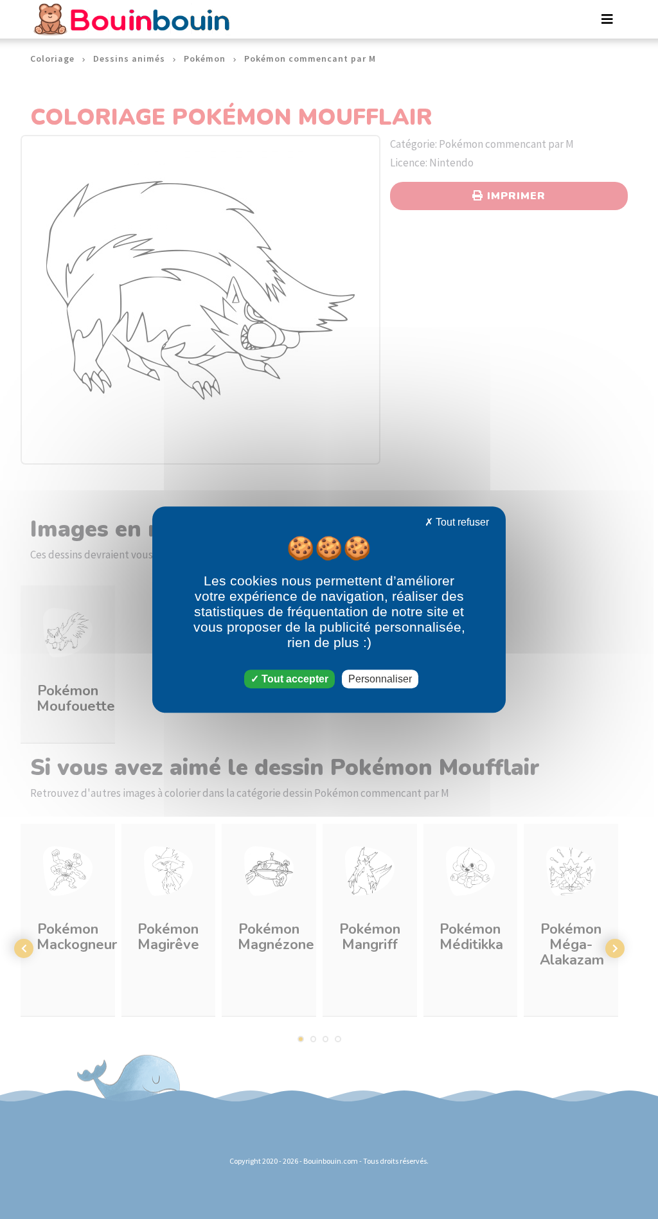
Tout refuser (461, 522)
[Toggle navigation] (607, 19)
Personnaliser (380, 678)
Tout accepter (293, 678)
